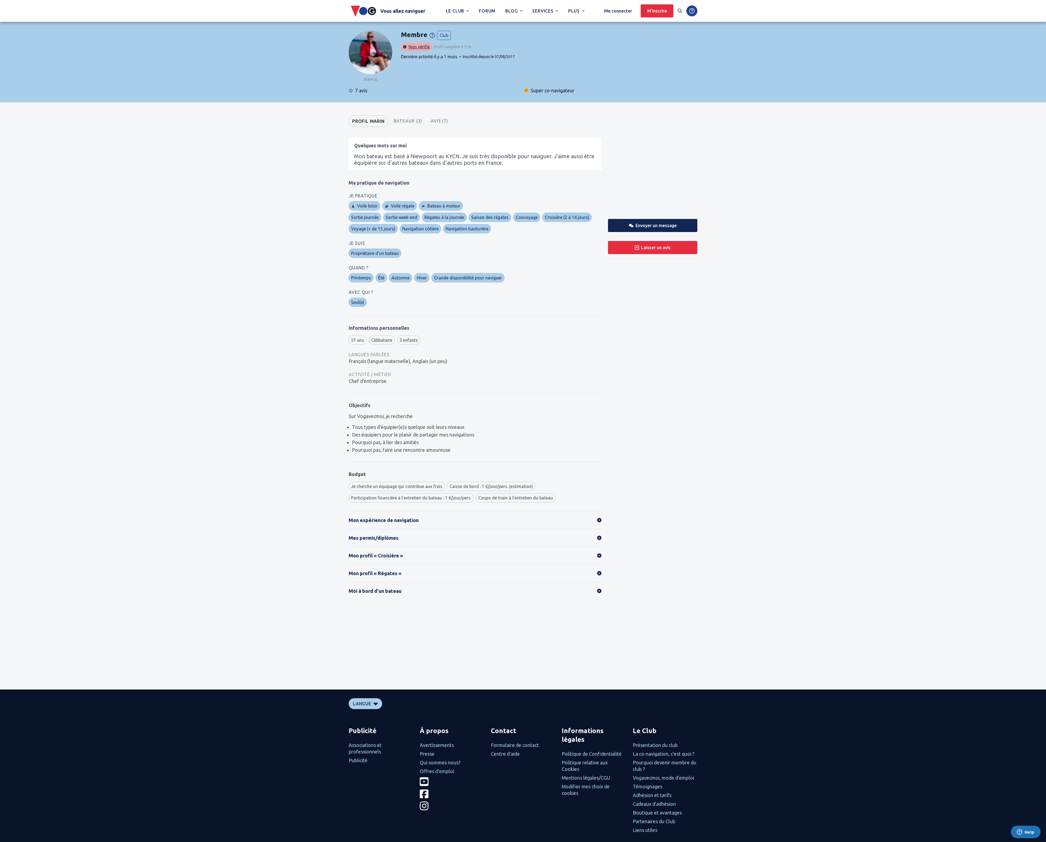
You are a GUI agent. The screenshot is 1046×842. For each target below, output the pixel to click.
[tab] (368, 121)
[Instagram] (452, 806)
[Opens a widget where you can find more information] (1026, 832)
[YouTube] (452, 782)
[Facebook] (452, 794)
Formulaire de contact (515, 745)
